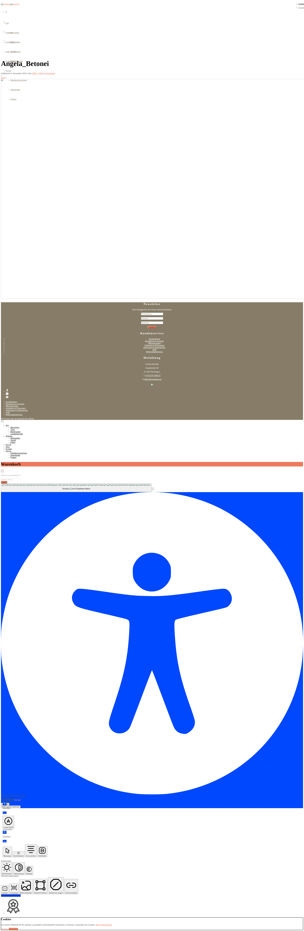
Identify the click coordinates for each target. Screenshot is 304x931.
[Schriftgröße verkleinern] (5, 812)
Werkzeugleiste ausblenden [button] (10, 807)
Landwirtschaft (16, 434)
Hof (7, 23)
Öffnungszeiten (154, 343)
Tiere (12, 430)
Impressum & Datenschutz (154, 348)
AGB (154, 350)
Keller (12, 61)
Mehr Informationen (104, 925)
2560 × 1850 (37, 73)
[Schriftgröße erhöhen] (5, 803)
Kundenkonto (154, 339)
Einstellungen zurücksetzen (11, 895)
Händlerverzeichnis (18, 80)
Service (8, 71)
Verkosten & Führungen (154, 345)
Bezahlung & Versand (154, 341)
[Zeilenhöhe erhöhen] (5, 832)
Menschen (14, 33)
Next (3, 78)
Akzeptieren (13, 929)
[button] (153, 489)
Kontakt (9, 449)
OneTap (17, 800)
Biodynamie (15, 432)
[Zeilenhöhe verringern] (5, 841)
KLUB (8, 445)
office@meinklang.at (153, 379)
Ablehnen (4, 929)
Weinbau (9, 436)
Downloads (15, 90)
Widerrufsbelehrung (154, 352)
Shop (8, 447)
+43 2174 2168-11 (153, 376)
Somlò (13, 52)
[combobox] (76, 488)
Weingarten (15, 42)
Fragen (13, 99)
